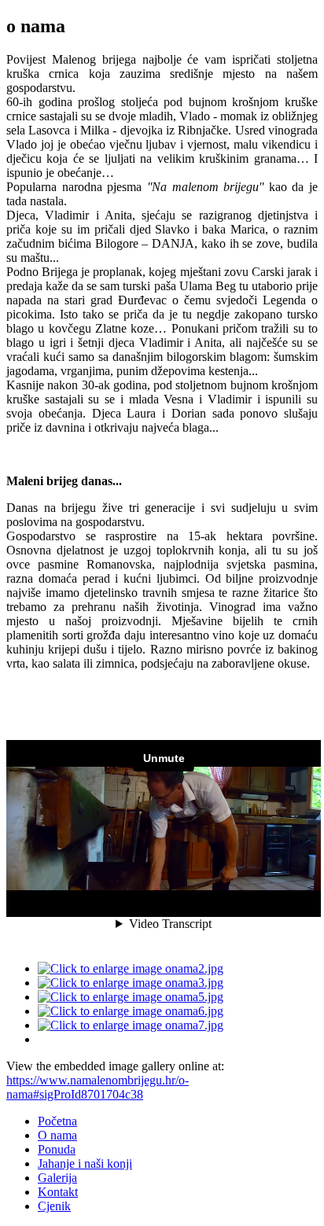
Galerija (57, 1177)
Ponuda (56, 1149)
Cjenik (54, 1206)
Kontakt (58, 1191)
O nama (57, 1135)
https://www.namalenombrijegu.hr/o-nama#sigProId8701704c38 (97, 1087)
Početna (57, 1121)
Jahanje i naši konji (85, 1163)
